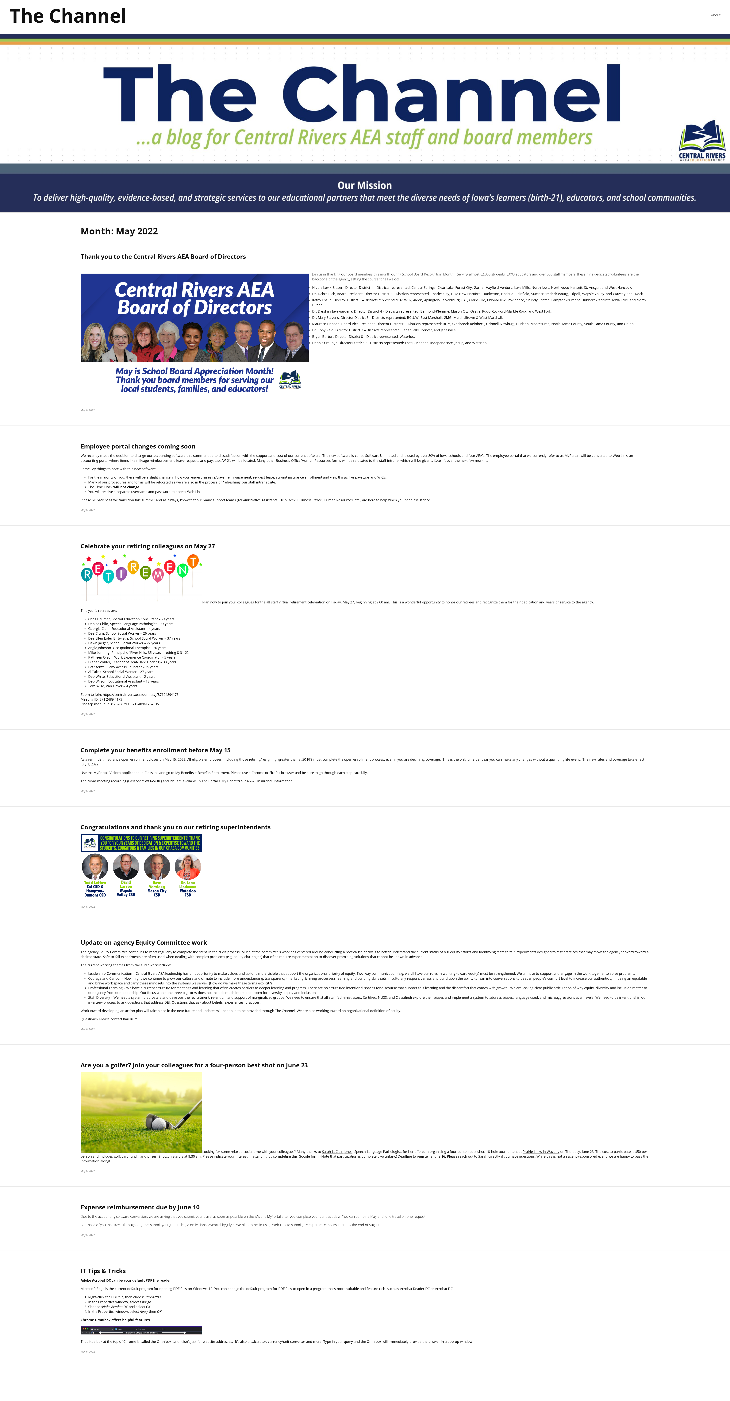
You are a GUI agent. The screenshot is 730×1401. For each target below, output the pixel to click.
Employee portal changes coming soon (138, 446)
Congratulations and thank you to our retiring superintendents (176, 827)
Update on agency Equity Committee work (144, 942)
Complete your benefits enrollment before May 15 (156, 750)
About (715, 15)
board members (360, 274)
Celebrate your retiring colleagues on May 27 (148, 546)
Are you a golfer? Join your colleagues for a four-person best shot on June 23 (194, 1065)
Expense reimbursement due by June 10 (140, 1207)
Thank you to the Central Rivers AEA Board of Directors (163, 256)
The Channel (68, 15)
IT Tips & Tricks (103, 1270)
